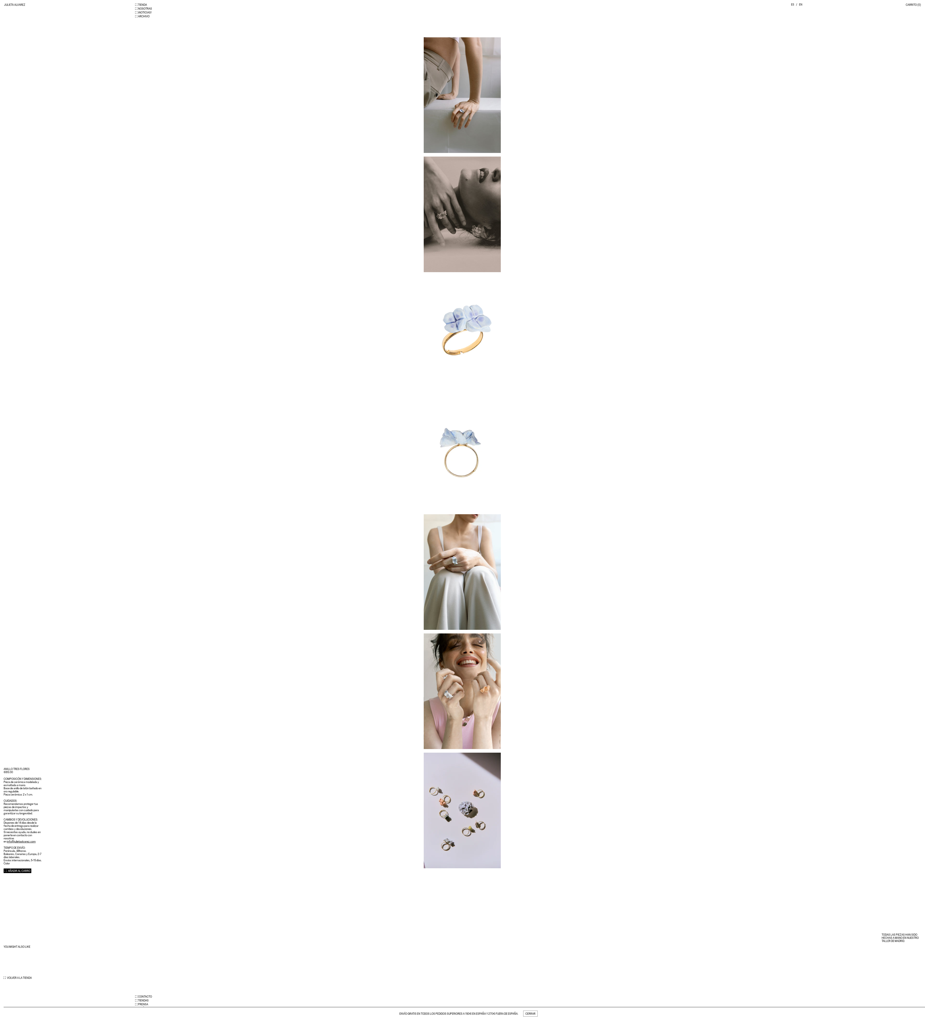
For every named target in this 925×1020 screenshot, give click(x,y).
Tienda (142, 4)
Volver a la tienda (19, 977)
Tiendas (143, 1000)
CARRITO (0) (913, 4)
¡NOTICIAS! (145, 12)
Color (7, 863)
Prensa (143, 1004)
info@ (21, 841)
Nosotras (145, 8)
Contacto (145, 996)
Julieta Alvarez (14, 4)
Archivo (144, 16)
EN (800, 4)
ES (792, 4)
